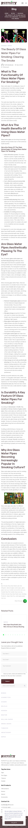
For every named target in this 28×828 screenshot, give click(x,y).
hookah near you (20, 441)
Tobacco (4, 728)
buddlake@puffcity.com (7, 804)
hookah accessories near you (17, 590)
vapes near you (19, 522)
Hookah (20, 13)
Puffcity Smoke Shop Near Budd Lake (11, 594)
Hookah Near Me (5, 592)
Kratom (4, 715)
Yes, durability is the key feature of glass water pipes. (13, 409)
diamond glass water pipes (14, 588)
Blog (13, 13)
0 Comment (6, 67)
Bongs (3, 693)
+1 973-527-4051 (5, 807)
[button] (3, 635)
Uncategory (6, 732)
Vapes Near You (11, 596)
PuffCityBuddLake (8, 65)
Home (6, 13)
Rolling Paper (7, 719)
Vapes (10, 45)
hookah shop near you (16, 592)
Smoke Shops (6, 723)
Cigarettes (6, 697)
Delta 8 (4, 706)
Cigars (4, 702)
